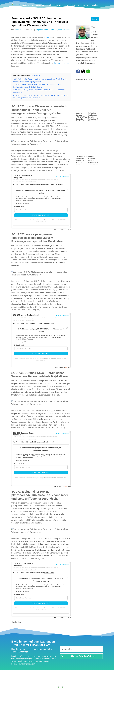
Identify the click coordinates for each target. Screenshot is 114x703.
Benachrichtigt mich (41, 215)
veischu (18, 29)
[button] (78, 71)
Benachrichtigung (63, 176)
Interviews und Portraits (42, 5)
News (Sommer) (50, 29)
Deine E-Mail (19, 206)
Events (73, 5)
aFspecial (39, 29)
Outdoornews (64, 29)
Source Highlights (61, 63)
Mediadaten (91, 678)
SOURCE (47, 37)
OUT (68, 229)
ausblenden (36, 76)
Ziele (83, 5)
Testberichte (60, 5)
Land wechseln (24, 181)
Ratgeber (94, 5)
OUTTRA (63, 220)
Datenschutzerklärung (50, 220)
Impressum (38, 678)
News (24, 5)
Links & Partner (24, 678)
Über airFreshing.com (54, 678)
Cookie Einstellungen (58, 681)
